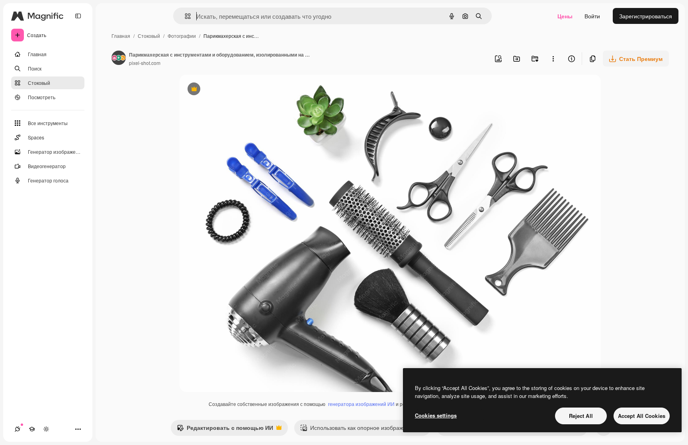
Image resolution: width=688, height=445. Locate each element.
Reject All (581, 416)
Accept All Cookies (641, 416)
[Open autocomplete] (184, 16)
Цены (565, 16)
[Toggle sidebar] (78, 16)
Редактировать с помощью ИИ (225, 429)
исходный (232, 90)
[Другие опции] (553, 59)
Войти (592, 16)
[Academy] (31, 429)
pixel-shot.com (144, 62)
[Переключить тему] (46, 429)
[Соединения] (17, 429)
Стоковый (149, 35)
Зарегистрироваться (645, 16)
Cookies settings (436, 415)
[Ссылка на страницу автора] (118, 59)
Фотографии (182, 35)
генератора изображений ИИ (361, 403)
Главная (120, 35)
